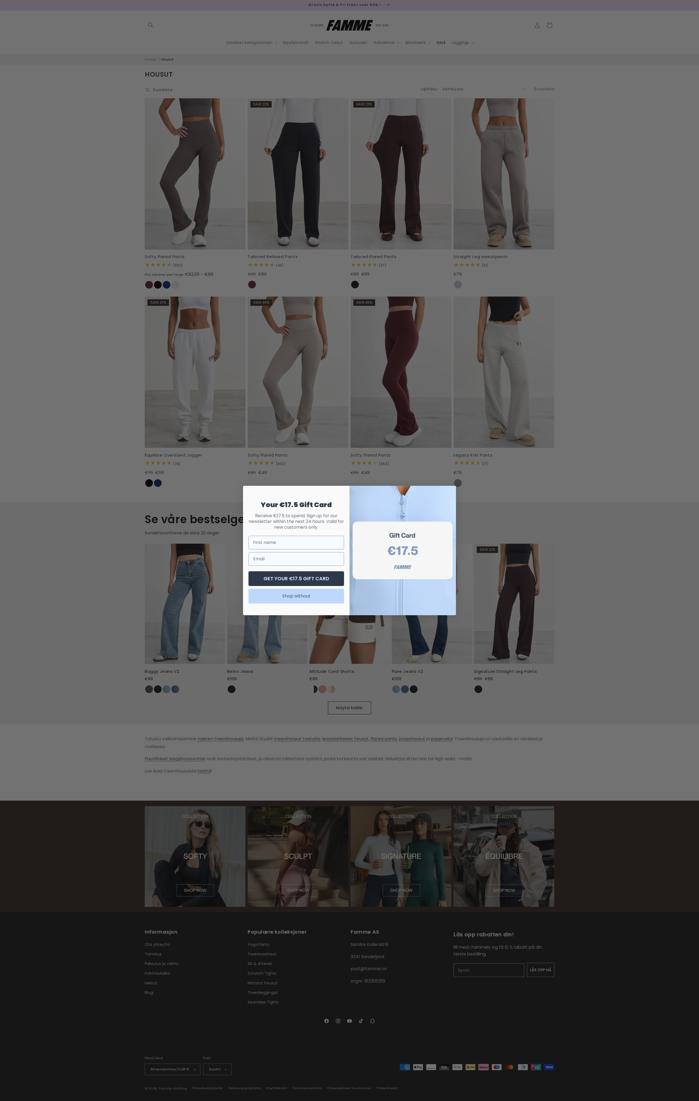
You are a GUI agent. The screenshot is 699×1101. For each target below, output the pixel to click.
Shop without (296, 596)
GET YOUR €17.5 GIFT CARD (296, 578)
